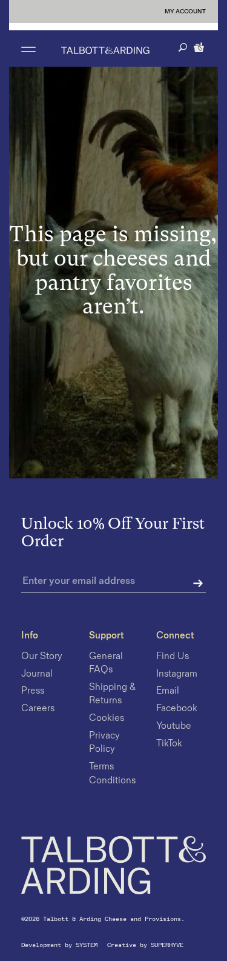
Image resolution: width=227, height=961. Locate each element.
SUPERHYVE (167, 945)
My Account (185, 11)
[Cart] (200, 46)
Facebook (176, 708)
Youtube (173, 726)
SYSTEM (88, 945)
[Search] (183, 47)
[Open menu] (28, 49)
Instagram (176, 674)
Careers (37, 708)
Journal (37, 674)
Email (167, 691)
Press (32, 691)
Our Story (41, 656)
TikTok (169, 743)
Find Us (172, 656)
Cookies (106, 718)
